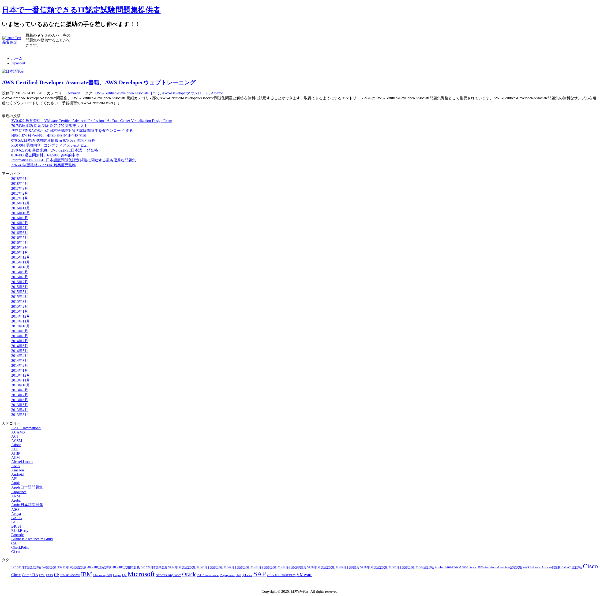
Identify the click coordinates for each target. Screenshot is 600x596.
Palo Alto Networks (208, 575)
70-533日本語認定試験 (402, 567)
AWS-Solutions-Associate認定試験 (499, 567)
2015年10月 (20, 267)
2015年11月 (20, 262)
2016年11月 (20, 208)
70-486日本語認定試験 (321, 567)
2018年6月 (19, 179)
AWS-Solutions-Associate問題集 (542, 567)
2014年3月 (19, 361)
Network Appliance (168, 575)
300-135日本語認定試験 (71, 567)
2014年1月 (19, 370)
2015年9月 (19, 272)
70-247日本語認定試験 (182, 567)
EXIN (49, 575)
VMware (304, 574)
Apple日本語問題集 (27, 487)
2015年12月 (20, 257)
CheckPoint (20, 547)
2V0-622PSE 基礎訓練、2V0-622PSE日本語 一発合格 (54, 150)
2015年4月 (19, 297)
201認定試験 (49, 567)
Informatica (99, 575)
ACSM (16, 441)
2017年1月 (19, 198)
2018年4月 (19, 183)
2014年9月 (19, 331)
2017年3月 (19, 188)
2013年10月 (20, 385)
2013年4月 (19, 410)
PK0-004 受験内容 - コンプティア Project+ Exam (50, 145)
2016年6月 (19, 233)
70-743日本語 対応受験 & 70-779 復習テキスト (49, 126)
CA (14, 543)
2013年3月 (19, 415)
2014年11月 (20, 321)
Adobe (16, 445)
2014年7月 (19, 341)
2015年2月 (19, 306)
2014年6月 (19, 346)
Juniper (117, 575)
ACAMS (18, 432)
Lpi (124, 575)
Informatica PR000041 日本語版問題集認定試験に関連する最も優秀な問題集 (73, 160)
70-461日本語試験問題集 (292, 567)
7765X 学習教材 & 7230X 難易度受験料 (43, 165)
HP (56, 575)
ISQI (109, 575)
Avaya (16, 514)
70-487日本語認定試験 (374, 567)
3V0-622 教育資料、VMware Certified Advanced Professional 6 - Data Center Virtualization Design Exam (91, 121)
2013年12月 (20, 375)
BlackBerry (19, 531)
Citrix (16, 575)
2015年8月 (19, 277)
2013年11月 (20, 380)
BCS (15, 522)
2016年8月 (19, 223)
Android (17, 474)
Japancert (18, 63)
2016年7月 (19, 228)
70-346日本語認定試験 (237, 567)
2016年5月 (19, 238)
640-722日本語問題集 (154, 567)
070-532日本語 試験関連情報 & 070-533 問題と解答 (53, 140)
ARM (15, 496)
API (14, 479)
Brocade (17, 535)
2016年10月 (20, 213)
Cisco (15, 552)
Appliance (18, 492)
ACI (14, 436)
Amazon (74, 93)
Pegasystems (227, 575)
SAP (259, 573)
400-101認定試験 (99, 567)
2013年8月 (19, 390)
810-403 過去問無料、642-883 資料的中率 (45, 155)
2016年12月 (20, 203)
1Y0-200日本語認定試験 (26, 567)
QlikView (247, 575)
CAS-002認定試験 (572, 567)
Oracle (189, 574)
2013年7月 (19, 395)
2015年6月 (19, 287)
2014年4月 (19, 356)
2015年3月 (19, 302)
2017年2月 (19, 193)
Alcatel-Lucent (22, 462)
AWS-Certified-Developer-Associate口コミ (127, 93)
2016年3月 (19, 247)
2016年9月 (19, 218)
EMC (42, 575)
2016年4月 (19, 242)
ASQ (15, 509)
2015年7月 (19, 282)
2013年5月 (19, 405)
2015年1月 (19, 311)
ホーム (16, 58)
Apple (15, 483)
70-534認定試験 (425, 567)
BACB (16, 518)
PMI (238, 575)
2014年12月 (20, 316)
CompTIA (30, 575)
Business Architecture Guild (32, 539)
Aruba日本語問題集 (27, 505)
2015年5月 (19, 292)
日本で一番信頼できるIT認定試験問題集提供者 (81, 10)
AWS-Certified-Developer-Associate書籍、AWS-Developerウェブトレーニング (99, 82)
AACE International (26, 428)
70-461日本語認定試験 (264, 567)
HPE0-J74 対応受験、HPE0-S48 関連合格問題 (48, 135)
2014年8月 (19, 336)
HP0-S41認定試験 (70, 575)
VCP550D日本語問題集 (281, 575)
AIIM (15, 457)
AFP (14, 449)
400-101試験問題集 (126, 567)
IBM (86, 574)
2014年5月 (19, 351)
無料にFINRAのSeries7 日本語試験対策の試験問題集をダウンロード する (72, 131)
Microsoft (141, 573)
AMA (15, 466)
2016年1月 (19, 252)
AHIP (15, 453)
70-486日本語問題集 (347, 567)
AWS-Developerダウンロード (185, 93)
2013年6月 (19, 400)
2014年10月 (20, 326)
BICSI (16, 526)
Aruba (16, 500)
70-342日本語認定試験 (210, 567)
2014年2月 (19, 365)
